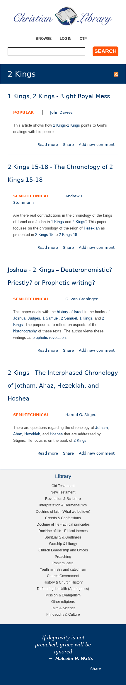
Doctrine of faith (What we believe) (63, 511)
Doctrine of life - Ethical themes (63, 531)
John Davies (61, 112)
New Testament (63, 492)
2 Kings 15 (44, 234)
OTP (83, 38)
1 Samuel (50, 318)
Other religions (63, 601)
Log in (65, 38)
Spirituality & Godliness (63, 537)
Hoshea (56, 434)
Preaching (63, 556)
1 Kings (59, 125)
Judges (34, 318)
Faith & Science (63, 608)
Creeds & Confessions (63, 518)
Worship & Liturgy (63, 544)
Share (68, 144)
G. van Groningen (81, 299)
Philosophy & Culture (63, 614)
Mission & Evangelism (63, 595)
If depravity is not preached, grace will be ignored (63, 644)
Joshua (19, 318)
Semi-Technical (31, 196)
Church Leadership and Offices (63, 550)
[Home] (63, 16)
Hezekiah (92, 228)
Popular (23, 112)
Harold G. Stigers (81, 415)
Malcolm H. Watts (74, 658)
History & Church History (63, 582)
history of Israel (70, 312)
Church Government (63, 576)
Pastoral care (63, 563)
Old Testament (63, 486)
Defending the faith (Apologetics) (63, 589)
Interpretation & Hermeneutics (63, 505)
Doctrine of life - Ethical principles (63, 524)
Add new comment (97, 144)
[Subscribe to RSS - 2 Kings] (116, 74)
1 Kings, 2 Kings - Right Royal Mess (59, 96)
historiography (25, 331)
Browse (44, 38)
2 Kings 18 (68, 234)
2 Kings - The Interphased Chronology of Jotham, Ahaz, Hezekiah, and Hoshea (63, 386)
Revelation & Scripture (63, 499)
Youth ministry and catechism (63, 569)
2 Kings (73, 125)
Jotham (101, 427)
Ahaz (17, 434)
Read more (48, 144)
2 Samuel (69, 318)
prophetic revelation (49, 337)
